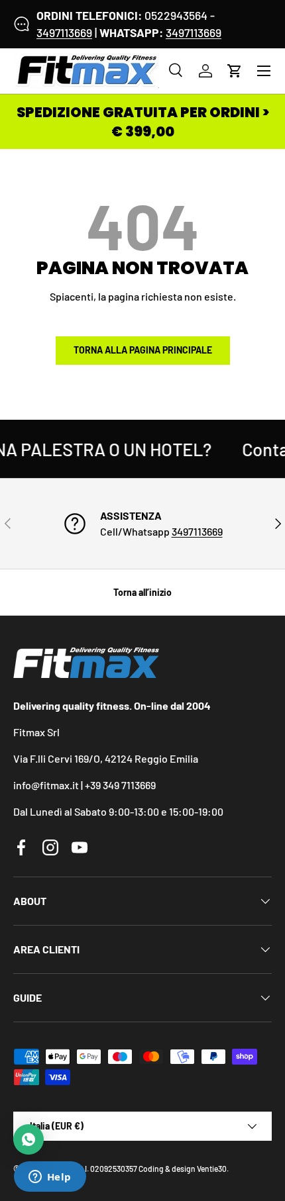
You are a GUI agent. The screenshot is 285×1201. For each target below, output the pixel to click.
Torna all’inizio (142, 592)
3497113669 (64, 32)
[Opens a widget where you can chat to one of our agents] (49, 1177)
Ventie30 (212, 1168)
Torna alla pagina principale (143, 350)
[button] (234, 70)
